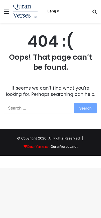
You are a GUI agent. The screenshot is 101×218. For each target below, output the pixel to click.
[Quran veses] (25, 11)
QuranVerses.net (64, 146)
